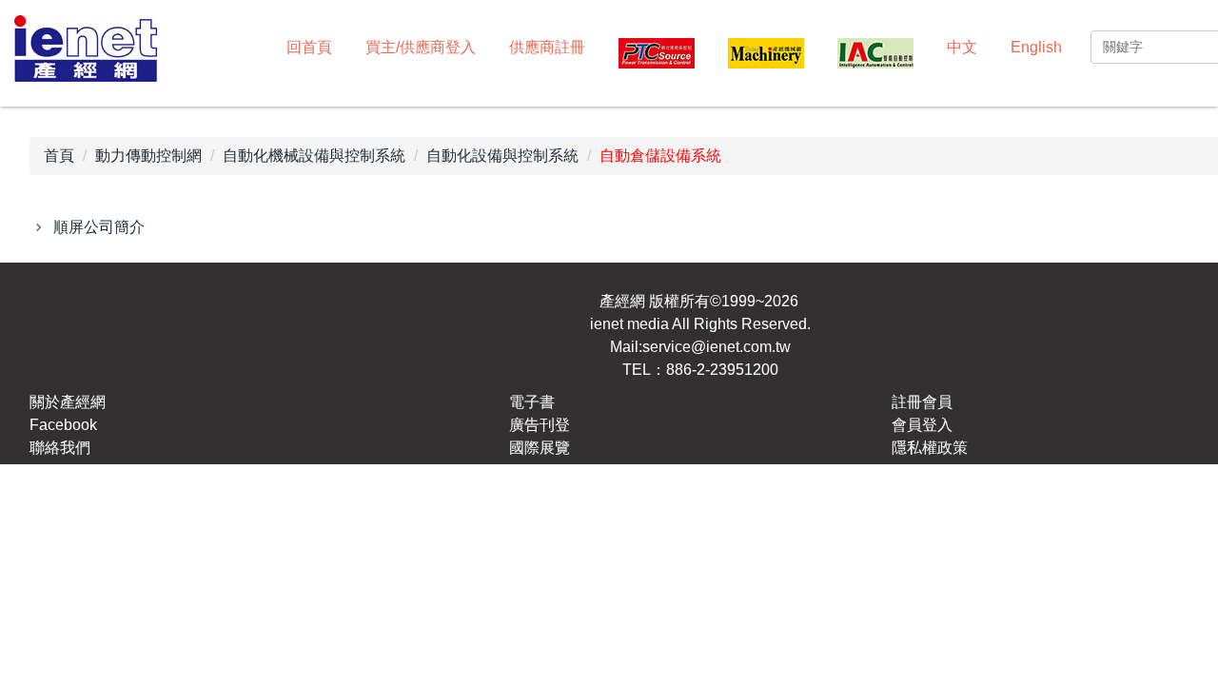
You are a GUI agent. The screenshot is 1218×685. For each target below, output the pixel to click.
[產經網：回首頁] (85, 51)
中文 (962, 47)
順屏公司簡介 (99, 227)
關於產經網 (67, 402)
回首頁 (309, 47)
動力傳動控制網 (148, 155)
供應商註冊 (547, 47)
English (1036, 47)
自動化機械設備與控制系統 (314, 155)
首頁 (59, 155)
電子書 (532, 402)
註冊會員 (922, 402)
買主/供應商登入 (420, 47)
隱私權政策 (930, 448)
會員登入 (922, 425)
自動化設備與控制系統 (502, 155)
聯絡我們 (59, 448)
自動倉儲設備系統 (660, 155)
